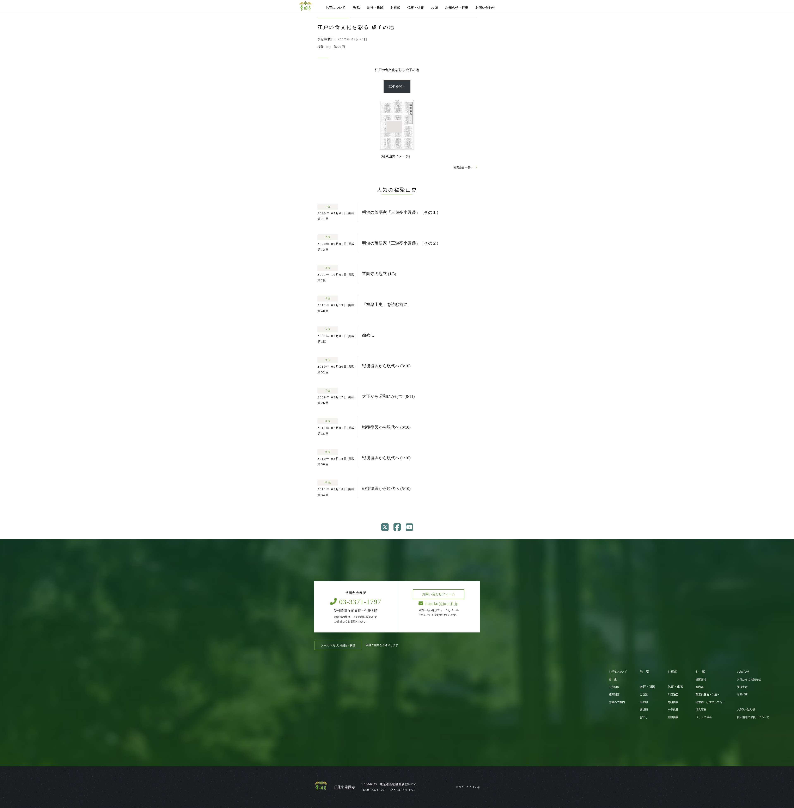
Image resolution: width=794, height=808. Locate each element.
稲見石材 (701, 709)
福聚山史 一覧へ (464, 167)
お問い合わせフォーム (438, 594)
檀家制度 (614, 694)
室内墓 (700, 687)
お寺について (336, 7)
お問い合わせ (485, 7)
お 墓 (434, 7)
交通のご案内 (617, 702)
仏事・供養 (415, 7)
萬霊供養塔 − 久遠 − (707, 694)
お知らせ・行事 (456, 7)
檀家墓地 (701, 679)
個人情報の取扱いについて (753, 717)
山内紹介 (614, 687)
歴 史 (613, 679)
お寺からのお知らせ (749, 679)
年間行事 (742, 694)
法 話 (356, 7)
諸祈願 (644, 709)
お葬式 (395, 7)
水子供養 (673, 709)
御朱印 (644, 702)
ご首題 (644, 694)
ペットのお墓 (704, 717)
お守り (644, 717)
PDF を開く (397, 86)
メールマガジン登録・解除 (338, 645)
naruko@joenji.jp (441, 603)
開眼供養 (673, 717)
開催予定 (742, 687)
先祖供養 (673, 702)
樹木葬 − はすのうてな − (710, 702)
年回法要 (673, 694)
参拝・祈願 (375, 7)
